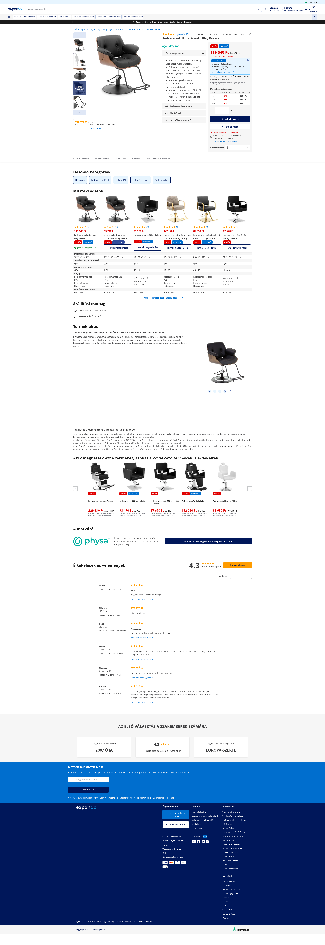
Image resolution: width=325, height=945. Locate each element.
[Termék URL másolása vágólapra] (250, 34)
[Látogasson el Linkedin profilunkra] (203, 842)
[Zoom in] (214, 391)
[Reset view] (224, 391)
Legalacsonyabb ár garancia (225, 141)
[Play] (209, 391)
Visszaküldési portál (175, 824)
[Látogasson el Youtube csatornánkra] (194, 842)
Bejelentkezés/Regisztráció (222, 72)
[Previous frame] (230, 391)
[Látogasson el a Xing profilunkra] (207, 842)
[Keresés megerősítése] (259, 9)
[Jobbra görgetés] (253, 22)
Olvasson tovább (95, 128)
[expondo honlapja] (76, 29)
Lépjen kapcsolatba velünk (175, 815)
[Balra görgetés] (72, 22)
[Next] (79, 112)
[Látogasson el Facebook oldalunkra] (198, 842)
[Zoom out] (219, 391)
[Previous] (79, 35)
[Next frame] (235, 391)
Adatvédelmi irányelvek (141, 797)
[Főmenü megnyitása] (9, 16)
